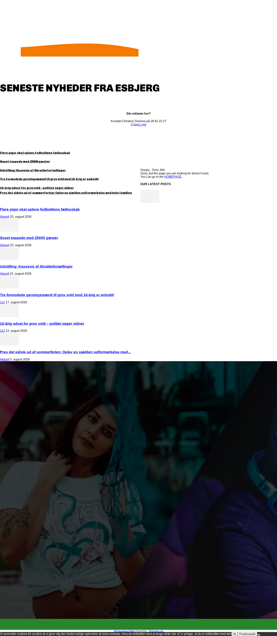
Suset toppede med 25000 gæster (25, 161)
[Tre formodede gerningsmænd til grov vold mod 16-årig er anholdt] (9, 287)
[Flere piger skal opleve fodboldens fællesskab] (149, 202)
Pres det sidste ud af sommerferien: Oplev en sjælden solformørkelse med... (65, 352)
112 (2, 302)
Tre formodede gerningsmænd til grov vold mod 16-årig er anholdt (49, 179)
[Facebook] (135, 624)
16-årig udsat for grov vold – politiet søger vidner (37, 188)
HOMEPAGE (173, 176)
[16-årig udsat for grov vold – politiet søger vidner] (9, 316)
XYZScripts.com (155, 631)
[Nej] (258, 634)
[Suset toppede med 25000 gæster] (9, 230)
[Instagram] (141, 624)
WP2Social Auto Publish (124, 631)
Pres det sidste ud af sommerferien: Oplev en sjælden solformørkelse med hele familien (66, 193)
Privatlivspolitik (247, 634)
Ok (234, 634)
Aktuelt (4, 216)
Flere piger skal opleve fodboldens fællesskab (35, 153)
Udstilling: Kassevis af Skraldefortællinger (33, 170)
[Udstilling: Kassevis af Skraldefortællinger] (9, 259)
